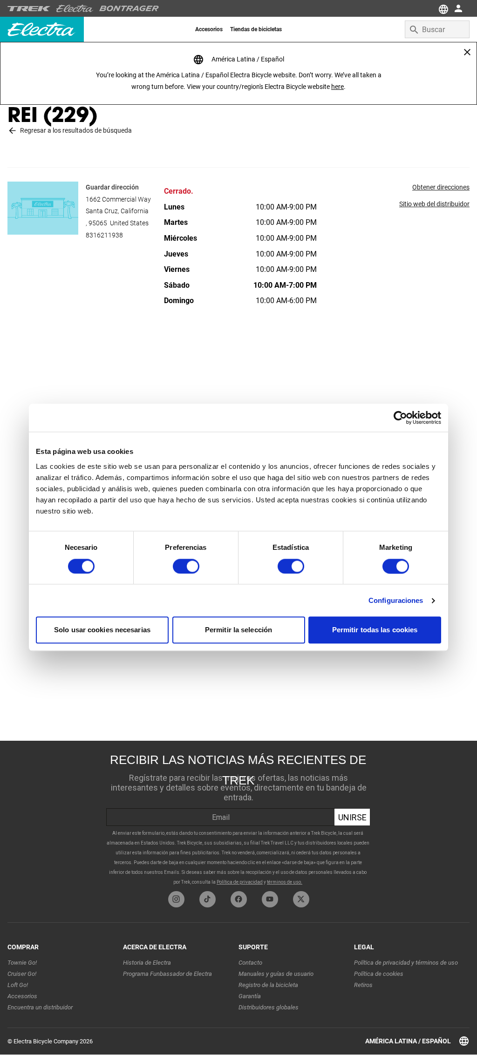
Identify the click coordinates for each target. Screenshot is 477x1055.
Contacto (250, 962)
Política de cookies (378, 973)
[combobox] (437, 29)
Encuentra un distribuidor (40, 1007)
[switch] (186, 566)
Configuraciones (395, 600)
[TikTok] (207, 899)
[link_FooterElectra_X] (301, 899)
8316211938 (104, 235)
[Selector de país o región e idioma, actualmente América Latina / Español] (442, 8)
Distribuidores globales (268, 1007)
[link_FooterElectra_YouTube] (270, 899)
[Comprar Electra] (75, 8)
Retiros (363, 984)
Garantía (249, 996)
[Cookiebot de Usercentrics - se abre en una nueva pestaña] (400, 418)
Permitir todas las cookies (375, 630)
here (337, 86)
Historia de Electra (147, 962)
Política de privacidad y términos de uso (406, 962)
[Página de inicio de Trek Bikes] (29, 8)
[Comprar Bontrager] (129, 8)
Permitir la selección (238, 630)
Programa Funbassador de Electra (167, 973)
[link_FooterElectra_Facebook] (239, 899)
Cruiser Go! (21, 973)
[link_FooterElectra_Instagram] (176, 899)
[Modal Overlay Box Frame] (238, 816)
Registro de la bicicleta (268, 984)
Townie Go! (22, 962)
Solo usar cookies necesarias (102, 630)
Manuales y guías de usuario (275, 973)
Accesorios (22, 996)
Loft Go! (17, 984)
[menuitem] (208, 29)
